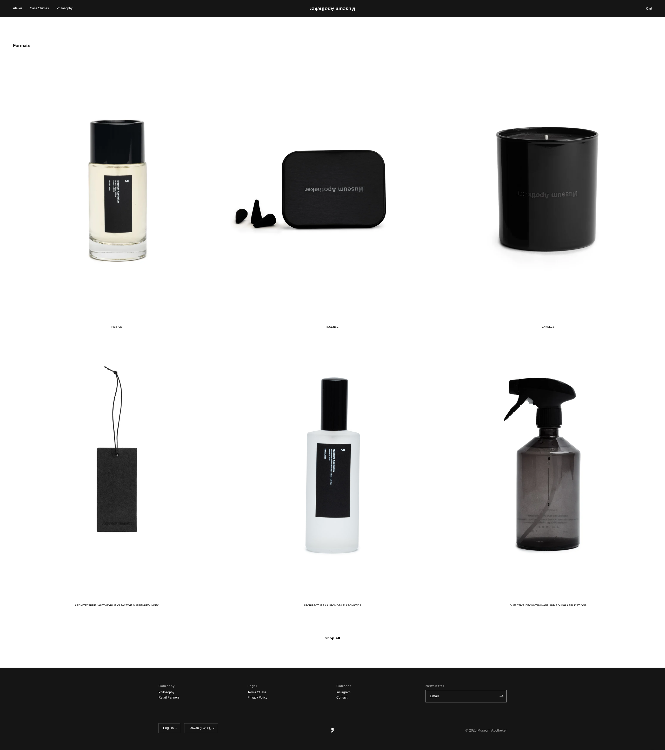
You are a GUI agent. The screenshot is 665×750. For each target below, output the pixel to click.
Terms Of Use (257, 692)
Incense (332, 326)
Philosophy (64, 8)
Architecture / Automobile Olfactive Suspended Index (117, 605)
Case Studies (39, 8)
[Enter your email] (501, 696)
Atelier (17, 8)
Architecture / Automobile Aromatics (332, 605)
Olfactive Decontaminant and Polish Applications (548, 605)
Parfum (116, 326)
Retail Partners (168, 697)
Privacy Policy (257, 697)
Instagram (343, 692)
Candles (548, 326)
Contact (341, 697)
